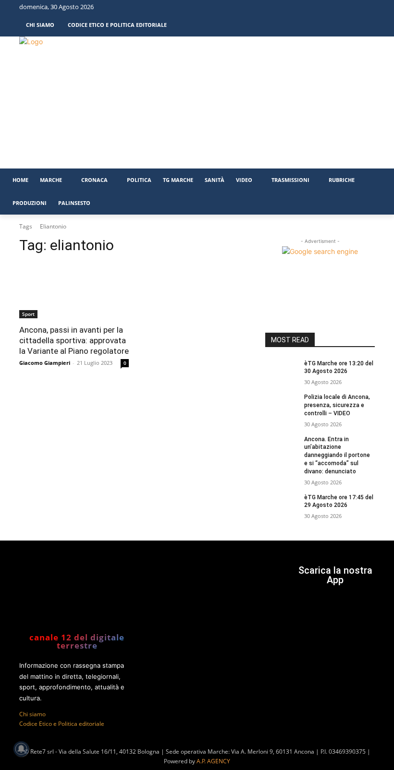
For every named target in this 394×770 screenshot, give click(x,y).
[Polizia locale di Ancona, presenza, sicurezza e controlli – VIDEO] (281, 404)
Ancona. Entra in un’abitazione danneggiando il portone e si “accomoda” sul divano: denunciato (337, 455)
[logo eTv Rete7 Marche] (90, 41)
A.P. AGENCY (213, 761)
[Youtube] (367, 8)
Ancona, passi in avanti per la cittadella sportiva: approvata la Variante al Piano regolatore (74, 340)
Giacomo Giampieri (44, 362)
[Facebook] (333, 8)
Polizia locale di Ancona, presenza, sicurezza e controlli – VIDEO (337, 405)
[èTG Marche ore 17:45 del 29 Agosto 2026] (281, 505)
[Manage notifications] (21, 749)
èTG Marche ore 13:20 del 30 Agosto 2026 (338, 367)
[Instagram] (350, 8)
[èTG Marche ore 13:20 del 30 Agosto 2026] (281, 371)
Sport (28, 314)
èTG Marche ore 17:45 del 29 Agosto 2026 (338, 501)
